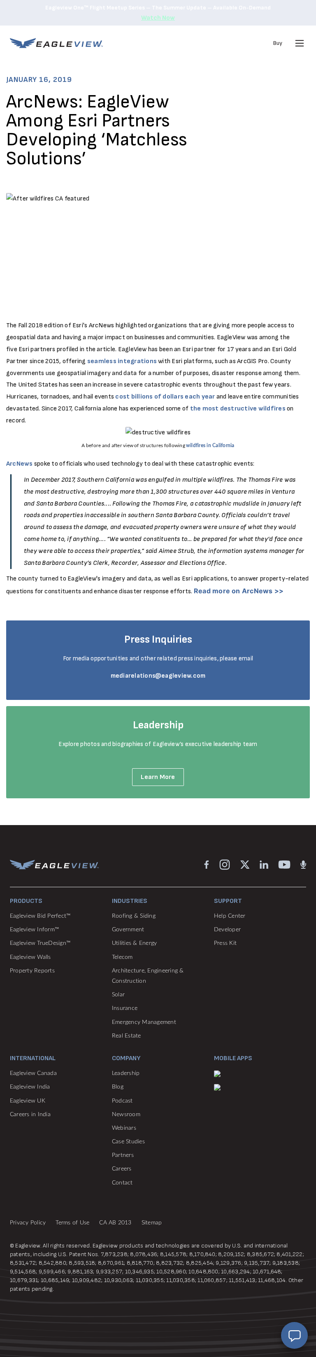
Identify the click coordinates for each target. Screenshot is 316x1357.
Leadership (125, 1073)
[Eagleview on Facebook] (206, 864)
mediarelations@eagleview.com (158, 676)
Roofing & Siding (134, 916)
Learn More (158, 777)
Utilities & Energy (134, 943)
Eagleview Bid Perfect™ (40, 916)
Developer (227, 930)
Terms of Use (72, 1223)
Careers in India (30, 1114)
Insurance (124, 1008)
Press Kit (225, 943)
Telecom (122, 957)
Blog (117, 1087)
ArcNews (19, 464)
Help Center (230, 916)
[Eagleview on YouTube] (284, 864)
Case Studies (128, 1142)
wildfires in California (210, 445)
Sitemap (152, 1223)
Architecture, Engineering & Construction (148, 976)
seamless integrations (122, 361)
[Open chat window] (294, 1335)
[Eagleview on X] (245, 864)
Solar (118, 995)
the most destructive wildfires (238, 409)
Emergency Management (144, 1022)
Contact (122, 1183)
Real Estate (126, 1036)
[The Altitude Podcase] (303, 864)
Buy (277, 43)
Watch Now (158, 18)
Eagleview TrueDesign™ (40, 943)
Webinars (124, 1128)
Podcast (122, 1101)
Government (128, 930)
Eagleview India (30, 1087)
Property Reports (32, 971)
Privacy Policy (28, 1223)
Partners (123, 1155)
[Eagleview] (56, 43)
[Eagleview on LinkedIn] (264, 864)
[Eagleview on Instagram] (224, 864)
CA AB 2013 (115, 1223)
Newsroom (126, 1114)
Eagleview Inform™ (34, 930)
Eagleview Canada (33, 1073)
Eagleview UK (27, 1101)
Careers (122, 1169)
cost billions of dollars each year (165, 397)
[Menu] (299, 43)
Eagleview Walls (30, 957)
